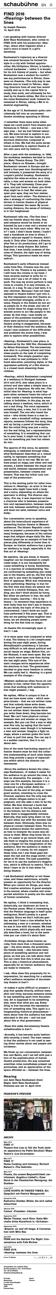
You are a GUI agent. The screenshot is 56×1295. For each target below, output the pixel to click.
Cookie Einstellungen (12, 1282)
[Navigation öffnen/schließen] (51, 5)
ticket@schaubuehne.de (13, 1273)
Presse (32, 1280)
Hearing (10, 1076)
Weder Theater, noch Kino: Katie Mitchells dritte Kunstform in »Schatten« (26, 1220)
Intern (31, 1278)
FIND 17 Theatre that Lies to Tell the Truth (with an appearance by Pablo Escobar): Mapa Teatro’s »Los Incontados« (28, 1149)
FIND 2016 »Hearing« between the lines (21, 1251)
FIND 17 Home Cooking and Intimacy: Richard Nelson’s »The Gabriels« (26, 1164)
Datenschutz (9, 1288)
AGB (5, 1286)
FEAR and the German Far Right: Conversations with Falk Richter (27, 1241)
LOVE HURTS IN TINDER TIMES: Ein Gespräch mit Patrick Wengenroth (26, 1192)
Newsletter (8, 1280)
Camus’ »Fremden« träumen (20, 1211)
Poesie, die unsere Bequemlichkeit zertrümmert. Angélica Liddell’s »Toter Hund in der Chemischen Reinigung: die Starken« (28, 1179)
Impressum (8, 1284)
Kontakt (7, 1278)
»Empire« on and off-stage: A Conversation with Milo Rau (27, 1230)
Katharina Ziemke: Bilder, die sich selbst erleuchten (28, 1202)
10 (51, 1257)
